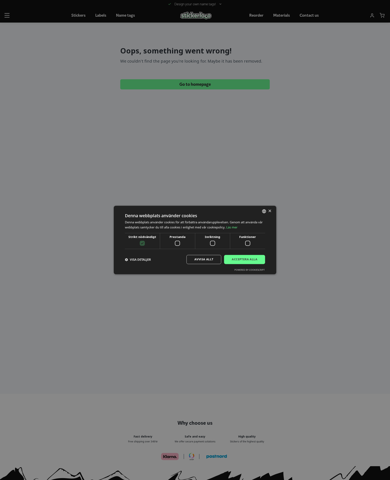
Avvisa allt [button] (203, 259)
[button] (138, 259)
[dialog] (195, 240)
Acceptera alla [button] (244, 259)
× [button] (269, 211)
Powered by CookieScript (249, 269)
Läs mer (231, 227)
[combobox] (264, 211)
